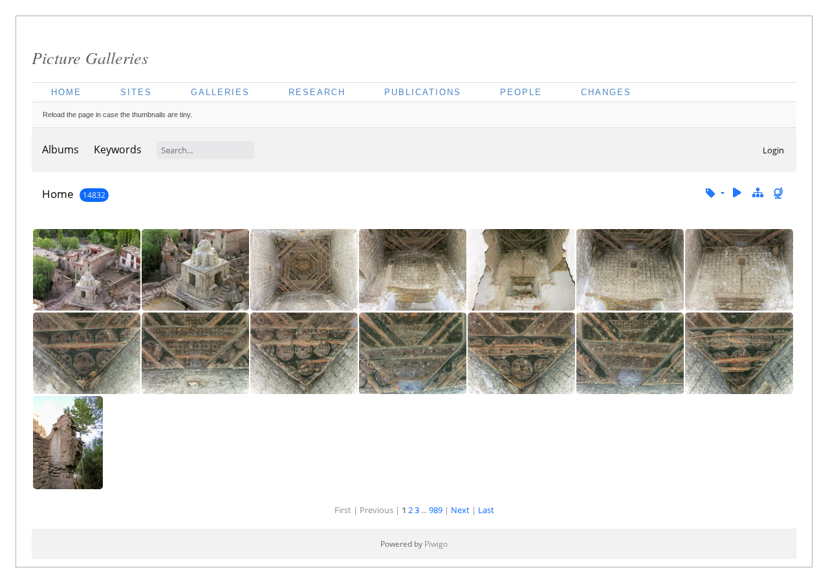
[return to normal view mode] (757, 193)
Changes (606, 92)
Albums (60, 149)
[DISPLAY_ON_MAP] (779, 193)
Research (317, 92)
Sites (136, 92)
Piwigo (436, 543)
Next (460, 510)
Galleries (220, 92)
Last (486, 510)
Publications (422, 92)
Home (66, 92)
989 (435, 510)
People (521, 92)
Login (773, 150)
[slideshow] (737, 193)
